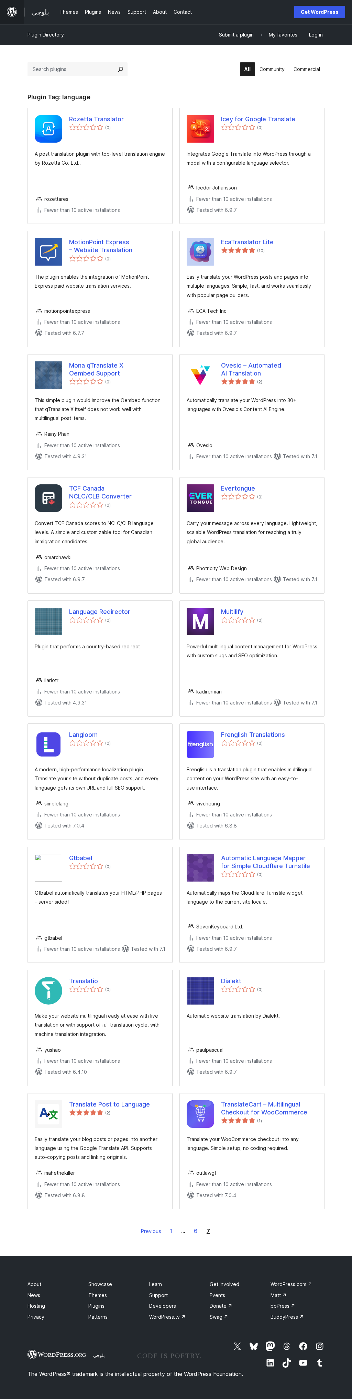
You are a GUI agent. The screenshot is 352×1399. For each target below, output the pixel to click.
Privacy (36, 1317)
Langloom (83, 734)
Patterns (98, 1317)
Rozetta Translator (96, 119)
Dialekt (231, 981)
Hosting (36, 1306)
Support (158, 1295)
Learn (155, 1284)
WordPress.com (291, 1284)
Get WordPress (320, 12)
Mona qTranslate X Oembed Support (96, 369)
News (34, 1295)
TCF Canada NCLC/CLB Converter (100, 492)
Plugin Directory (46, 35)
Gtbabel (80, 858)
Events (217, 1295)
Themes (97, 1295)
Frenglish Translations (253, 734)
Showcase (100, 1284)
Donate (221, 1306)
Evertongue (238, 488)
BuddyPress (287, 1317)
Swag (219, 1317)
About (34, 1284)
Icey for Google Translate (258, 119)
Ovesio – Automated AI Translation (251, 369)
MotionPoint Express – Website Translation (100, 246)
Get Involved (224, 1284)
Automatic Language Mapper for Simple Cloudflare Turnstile (265, 862)
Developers (162, 1306)
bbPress (283, 1306)
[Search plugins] (121, 69)
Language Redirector (99, 611)
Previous (151, 1231)
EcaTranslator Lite (247, 242)
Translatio (83, 981)
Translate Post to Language (109, 1104)
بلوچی (99, 1355)
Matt (279, 1295)
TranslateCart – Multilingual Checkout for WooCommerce (264, 1108)
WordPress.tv (167, 1317)
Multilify (232, 611)
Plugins (96, 1306)
